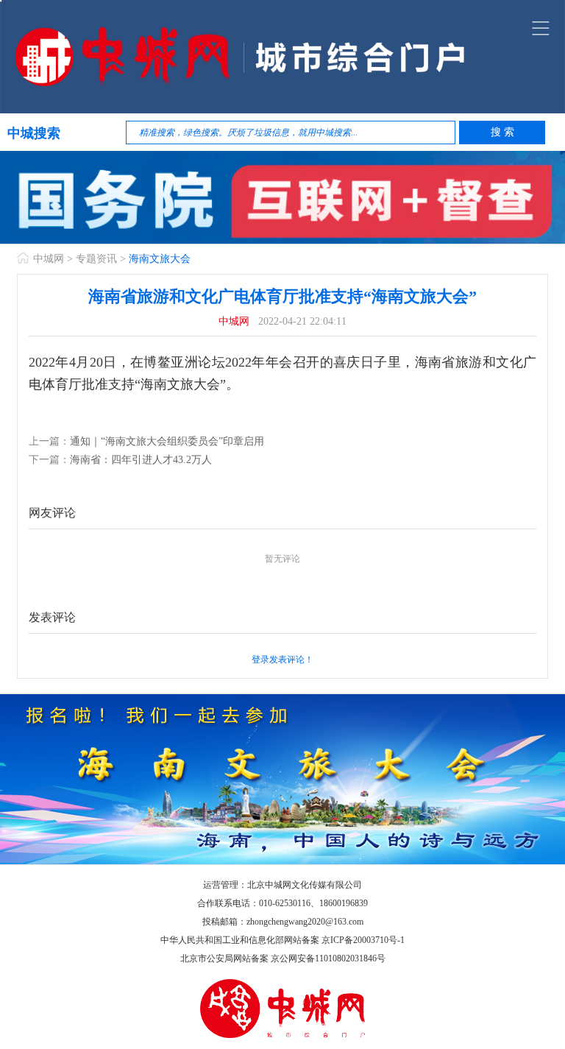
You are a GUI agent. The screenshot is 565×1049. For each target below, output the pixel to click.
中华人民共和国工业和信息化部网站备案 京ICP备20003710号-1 (282, 940)
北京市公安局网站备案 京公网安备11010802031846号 (282, 958)
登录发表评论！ (282, 659)
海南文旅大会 (160, 258)
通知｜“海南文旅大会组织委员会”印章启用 (167, 441)
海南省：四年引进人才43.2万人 (141, 459)
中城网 (48, 258)
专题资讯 (96, 258)
